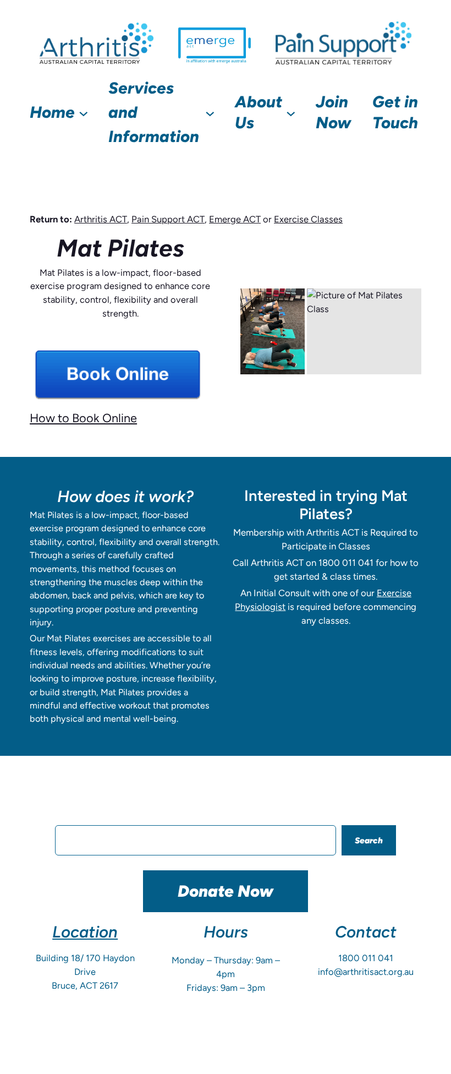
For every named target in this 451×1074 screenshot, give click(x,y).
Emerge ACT (235, 219)
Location (85, 931)
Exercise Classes (308, 219)
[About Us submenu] (291, 113)
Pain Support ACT (168, 219)
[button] (272, 331)
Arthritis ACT (100, 219)
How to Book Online (83, 418)
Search (369, 840)
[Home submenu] (84, 113)
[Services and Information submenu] (210, 113)
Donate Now (225, 891)
